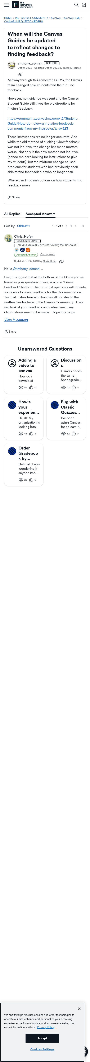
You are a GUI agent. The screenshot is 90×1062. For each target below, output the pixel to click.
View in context (16, 320)
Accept (42, 1038)
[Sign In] (84, 5)
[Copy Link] (20, 74)
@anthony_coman (26, 269)
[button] (12, 65)
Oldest (22, 226)
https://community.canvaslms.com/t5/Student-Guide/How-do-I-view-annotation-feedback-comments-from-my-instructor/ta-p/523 (43, 123)
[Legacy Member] (22, 250)
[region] (42, 1032)
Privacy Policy (45, 1027)
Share (14, 198)
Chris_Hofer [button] (23, 236)
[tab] (12, 214)
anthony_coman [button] (30, 63)
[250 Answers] (28, 250)
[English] (22, 5)
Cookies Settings (42, 1049)
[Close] (79, 1008)
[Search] (76, 5)
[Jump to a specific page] (82, 226)
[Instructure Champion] (16, 250)
